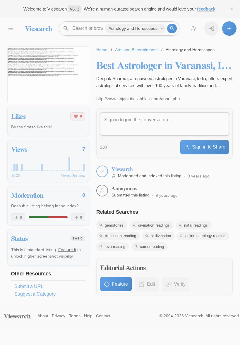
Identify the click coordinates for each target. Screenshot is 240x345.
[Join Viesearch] (194, 28)
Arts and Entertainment (136, 49)
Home (101, 49)
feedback (206, 8)
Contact (103, 315)
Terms (74, 315)
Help (88, 315)
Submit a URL (29, 286)
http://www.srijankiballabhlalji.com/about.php (138, 98)
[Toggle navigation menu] (11, 28)
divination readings (154, 225)
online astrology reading (205, 236)
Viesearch (38, 28)
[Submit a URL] (229, 28)
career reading (152, 246)
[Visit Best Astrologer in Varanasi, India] (48, 74)
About (42, 315)
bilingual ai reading (120, 236)
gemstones (114, 225)
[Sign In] (211, 28)
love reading (115, 246)
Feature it (67, 249)
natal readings (196, 225)
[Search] (172, 28)
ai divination (161, 236)
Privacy (58, 315)
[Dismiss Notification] (231, 9)
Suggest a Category (35, 293)
